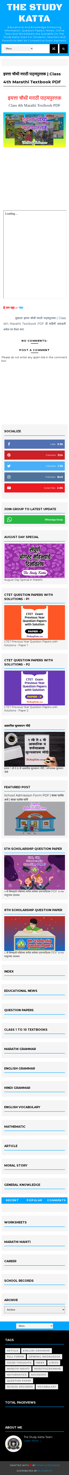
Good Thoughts (19, 1362)
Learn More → (33, 1440)
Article (13, 1350)
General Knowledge (45, 1356)
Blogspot (45, 1470)
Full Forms (15, 1356)
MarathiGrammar (47, 1368)
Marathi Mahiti (18, 1368)
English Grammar (36, 1350)
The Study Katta (34, 13)
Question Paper (19, 1380)
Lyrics (53, 1362)
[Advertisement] (34, 179)
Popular (34, 1200)
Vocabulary (47, 1386)
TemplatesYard (47, 1465)
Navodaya (38, 1374)
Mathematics (17, 1374)
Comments (56, 1200)
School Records (20, 1386)
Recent (12, 1200)
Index (40, 1362)
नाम (21, 308)
